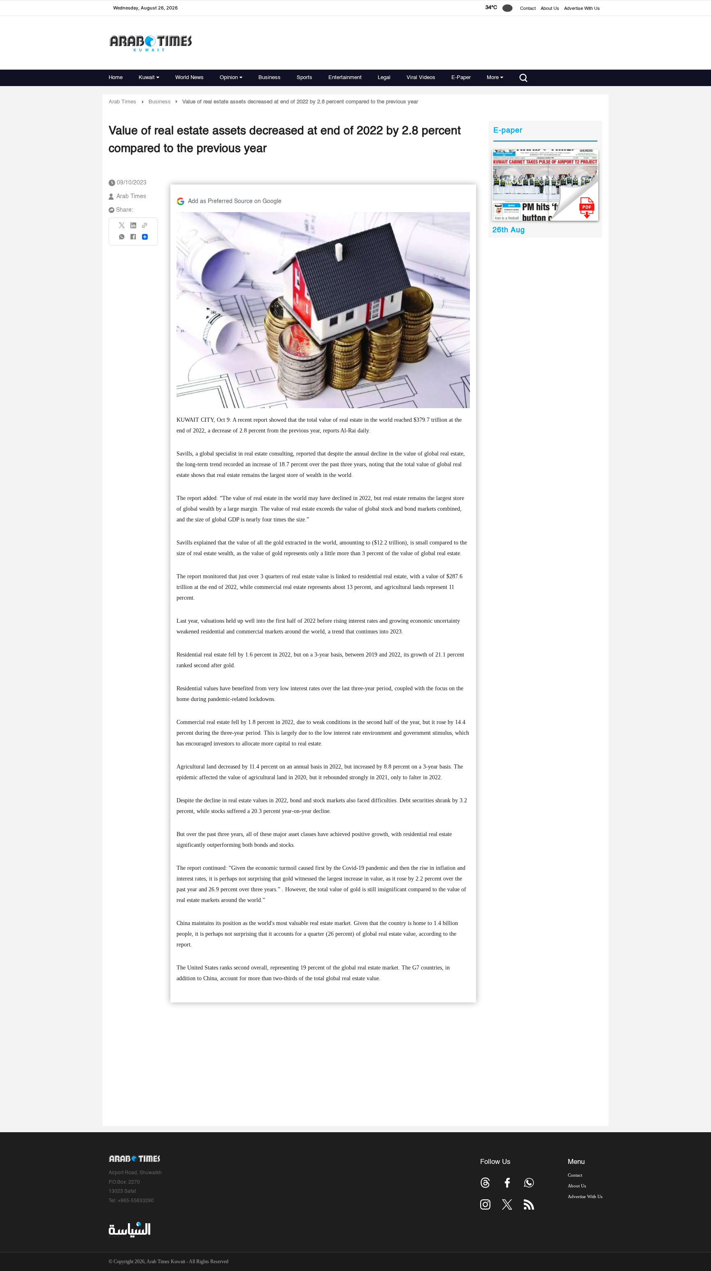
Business (269, 77)
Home (116, 77)
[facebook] (133, 239)
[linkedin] (133, 228)
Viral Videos (421, 77)
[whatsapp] (122, 239)
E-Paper (461, 77)
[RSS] (529, 1204)
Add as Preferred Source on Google (234, 201)
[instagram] (485, 1204)
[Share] (145, 237)
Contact (528, 9)
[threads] (485, 1183)
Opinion (229, 77)
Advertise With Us (582, 9)
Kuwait (147, 77)
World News (189, 77)
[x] (507, 1204)
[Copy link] (145, 228)
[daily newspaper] (545, 185)
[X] (122, 228)
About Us (550, 9)
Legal (384, 77)
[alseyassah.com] (129, 1229)
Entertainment (345, 77)
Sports (304, 77)
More (493, 77)
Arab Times (122, 102)
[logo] (150, 43)
